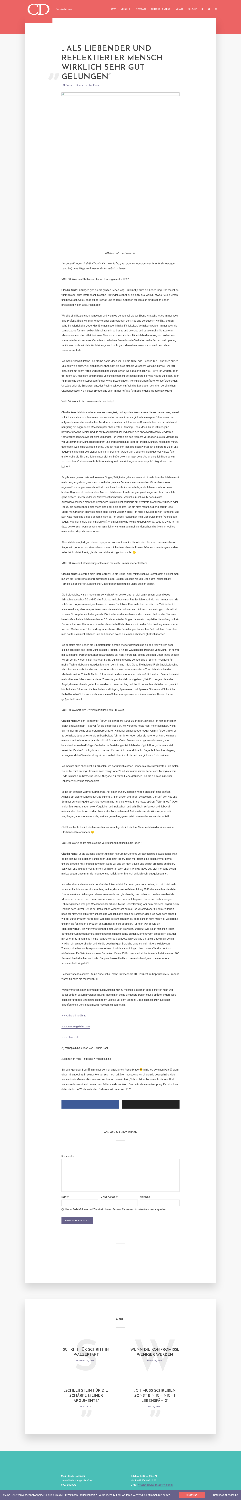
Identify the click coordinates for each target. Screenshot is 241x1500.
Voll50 (179, 9)
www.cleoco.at (69, 1037)
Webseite (145, 1197)
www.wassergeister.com (75, 1026)
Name (65, 1197)
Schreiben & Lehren (161, 9)
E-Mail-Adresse (109, 1197)
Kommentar (67, 1156)
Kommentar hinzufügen (88, 85)
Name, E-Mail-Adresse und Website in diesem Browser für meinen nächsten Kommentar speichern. (116, 1209)
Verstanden (192, 1495)
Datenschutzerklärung (225, 1495)
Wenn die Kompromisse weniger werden (155, 1352)
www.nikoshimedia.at (73, 1015)
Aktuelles (141, 9)
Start (113, 9)
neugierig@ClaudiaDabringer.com (155, 1484)
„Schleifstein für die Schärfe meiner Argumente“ (86, 1396)
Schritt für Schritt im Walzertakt (86, 1352)
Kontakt (192, 9)
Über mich (126, 9)
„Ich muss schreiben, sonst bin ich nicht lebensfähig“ (155, 1396)
